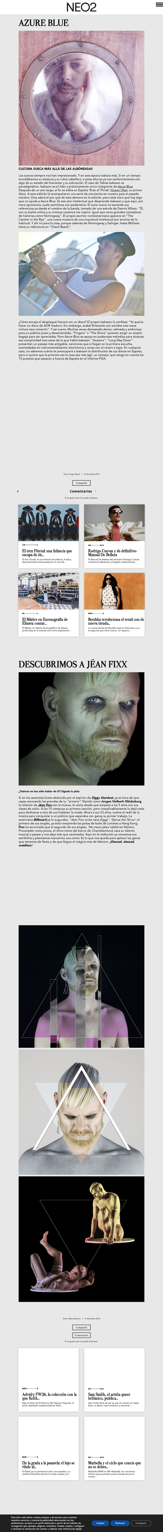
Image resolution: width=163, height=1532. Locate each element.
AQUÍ (78, 1528)
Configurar (141, 1523)
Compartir (81, 483)
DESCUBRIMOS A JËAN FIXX (73, 664)
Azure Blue (125, 186)
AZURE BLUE (43, 23)
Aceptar (100, 1523)
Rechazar (120, 1523)
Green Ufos (119, 190)
